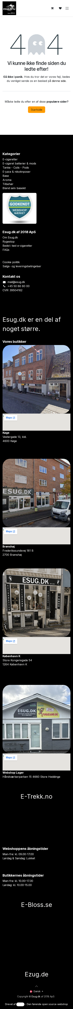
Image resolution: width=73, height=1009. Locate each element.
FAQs (6, 249)
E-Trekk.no (36, 796)
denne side (59, 81)
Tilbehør (8, 184)
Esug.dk (36, 996)
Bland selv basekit (14, 188)
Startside (36, 110)
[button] (36, 986)
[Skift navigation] (67, 8)
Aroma (7, 180)
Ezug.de (36, 974)
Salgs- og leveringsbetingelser (22, 266)
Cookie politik (11, 262)
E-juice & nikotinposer (17, 171)
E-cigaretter (10, 159)
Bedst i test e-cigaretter (17, 245)
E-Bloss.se (36, 904)
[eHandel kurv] (52, 8)
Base (6, 175)
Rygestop (9, 241)
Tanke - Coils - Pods (16, 167)
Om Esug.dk (10, 237)
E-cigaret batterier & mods (19, 163)
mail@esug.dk (16, 282)
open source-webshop (55, 1004)
